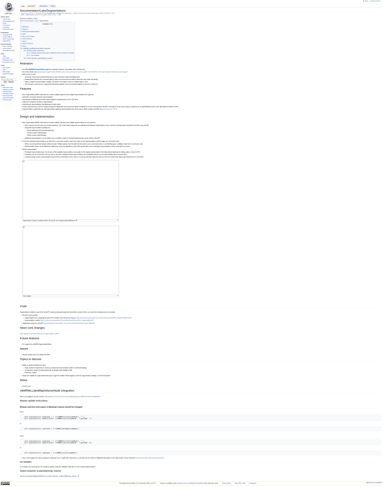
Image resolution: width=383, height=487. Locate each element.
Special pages (7, 91)
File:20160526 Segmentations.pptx (37, 69)
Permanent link (7, 95)
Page (23, 6)
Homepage (6, 71)
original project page (43, 72)
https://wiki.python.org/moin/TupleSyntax (149, 458)
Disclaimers (253, 483)
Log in (366, 1)
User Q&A (6, 58)
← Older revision (29, 15)
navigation (29, 18)
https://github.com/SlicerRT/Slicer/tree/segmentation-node (38, 334)
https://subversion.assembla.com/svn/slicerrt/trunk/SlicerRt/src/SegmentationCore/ (103, 318)
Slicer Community (8, 39)
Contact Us (6, 25)
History (53, 6)
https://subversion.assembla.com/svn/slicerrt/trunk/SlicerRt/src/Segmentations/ (66, 320)
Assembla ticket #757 (109, 109)
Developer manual (9, 50)
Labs (36, 21)
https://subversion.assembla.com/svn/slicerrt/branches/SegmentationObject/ (69, 323)
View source (43, 6)
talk (54, 13)
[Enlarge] (117, 220)
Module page (26, 386)
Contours (90, 106)
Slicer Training (7, 46)
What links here (8, 87)
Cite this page (7, 99)
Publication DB (7, 35)
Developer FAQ (8, 60)
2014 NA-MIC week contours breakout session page (69, 72)
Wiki (4, 69)
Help (4, 56)
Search (3, 77)
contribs (58, 13)
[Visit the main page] (9, 7)
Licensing (6, 27)
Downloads (6, 67)
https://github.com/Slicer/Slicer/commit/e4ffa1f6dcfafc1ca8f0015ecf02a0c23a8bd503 (71, 396)
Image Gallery (7, 37)
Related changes (8, 89)
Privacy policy (226, 483)
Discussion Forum (8, 62)
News (4, 23)
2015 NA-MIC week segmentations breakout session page (107, 72)
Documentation (29, 21)
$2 (113, 13)
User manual (7, 48)
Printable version (8, 93)
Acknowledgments (8, 21)
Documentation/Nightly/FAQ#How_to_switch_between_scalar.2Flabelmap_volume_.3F (51, 476)
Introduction (6, 19)
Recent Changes (8, 74)
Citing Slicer (6, 41)
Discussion (31, 6)
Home (21, 21)
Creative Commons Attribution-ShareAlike (190, 483)
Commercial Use (8, 29)
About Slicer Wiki (240, 483)
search (35, 18)
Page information (8, 97)
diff (22, 15)
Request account (375, 1)
